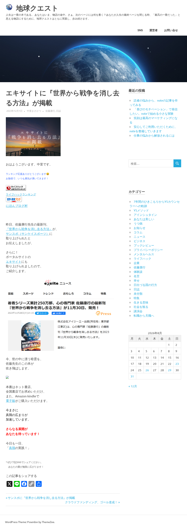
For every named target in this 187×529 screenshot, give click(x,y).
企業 (137, 263)
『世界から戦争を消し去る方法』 (29, 229)
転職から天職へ (144, 315)
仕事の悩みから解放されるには (154, 135)
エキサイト (13, 261)
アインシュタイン (145, 214)
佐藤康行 (50, 110)
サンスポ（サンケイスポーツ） (27, 233)
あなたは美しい (144, 219)
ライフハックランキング (21, 194)
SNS (140, 30)
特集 (137, 298)
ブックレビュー (144, 245)
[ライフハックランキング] (16, 189)
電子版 (10, 400)
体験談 (138, 271)
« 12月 (133, 386)
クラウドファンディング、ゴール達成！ (91, 502)
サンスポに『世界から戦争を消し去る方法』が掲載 (41, 497)
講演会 (138, 311)
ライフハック (142, 258)
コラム (138, 232)
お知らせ (139, 228)
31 (132, 376)
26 (147, 370)
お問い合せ (171, 30)
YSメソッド (141, 210)
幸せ (137, 280)
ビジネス (139, 241)
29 (169, 370)
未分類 (138, 293)
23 (177, 363)
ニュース (139, 236)
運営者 (153, 30)
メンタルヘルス (144, 254)
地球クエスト (37, 8)
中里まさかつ (34, 110)
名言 (137, 276)
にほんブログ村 (17, 205)
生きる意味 (141, 302)
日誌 (58, 110)
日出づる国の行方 (145, 285)
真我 (12, 448)
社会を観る (141, 306)
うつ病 (138, 223)
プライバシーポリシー (148, 249)
